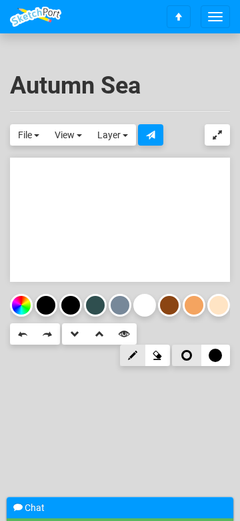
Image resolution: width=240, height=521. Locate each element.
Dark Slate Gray (95, 305)
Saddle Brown (169, 305)
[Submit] (150, 135)
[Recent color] (46, 305)
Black (70, 305)
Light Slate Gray (120, 305)
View (66, 135)
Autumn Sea (75, 85)
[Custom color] (21, 305)
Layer (110, 135)
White (144, 305)
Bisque (218, 305)
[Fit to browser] (217, 135)
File (26, 135)
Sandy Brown (194, 305)
